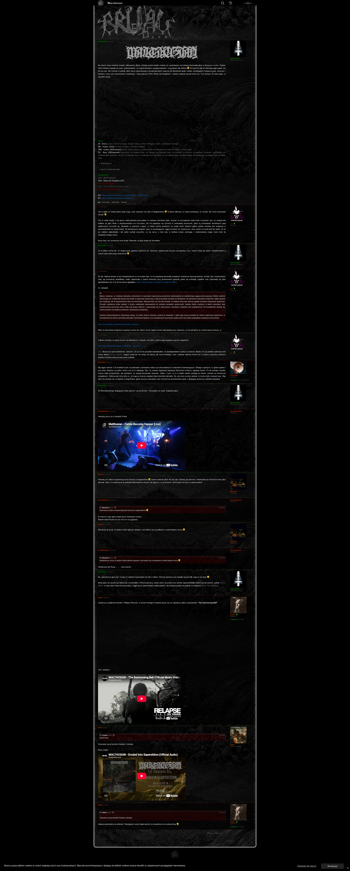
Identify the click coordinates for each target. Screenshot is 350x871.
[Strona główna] (101, 3)
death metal (115, 202)
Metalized (105, 507)
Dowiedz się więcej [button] (306, 866)
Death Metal (215, 833)
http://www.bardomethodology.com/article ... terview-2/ (119, 346)
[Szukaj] (222, 3)
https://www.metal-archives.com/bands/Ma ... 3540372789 (125, 195)
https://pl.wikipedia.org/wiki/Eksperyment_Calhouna (118, 324)
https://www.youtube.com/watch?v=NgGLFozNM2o (156, 282)
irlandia (124, 202)
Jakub (104, 812)
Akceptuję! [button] (332, 866)
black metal (106, 202)
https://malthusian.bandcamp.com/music (118, 198)
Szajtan (104, 735)
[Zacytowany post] (115, 508)
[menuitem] (252, 842)
